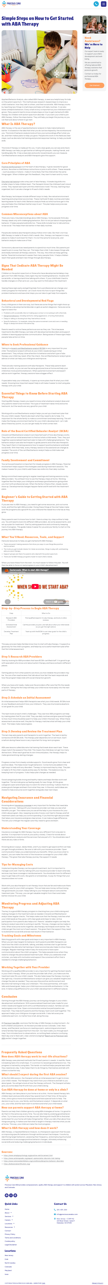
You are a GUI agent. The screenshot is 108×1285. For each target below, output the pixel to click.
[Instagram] (11, 1195)
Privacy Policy (10, 1234)
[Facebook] (7, 1195)
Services (8, 1216)
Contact (8, 1231)
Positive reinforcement (11, 166)
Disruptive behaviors (11, 316)
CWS (43, 1283)
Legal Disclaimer (11, 1245)
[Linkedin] (15, 1195)
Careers (8, 1220)
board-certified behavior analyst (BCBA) (28, 348)
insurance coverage (23, 805)
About (7, 1213)
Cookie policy (10, 1241)
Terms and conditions (13, 1238)
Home (7, 1209)
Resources (9, 1227)
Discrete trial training (10, 181)
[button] (103, 4)
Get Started (94, 85)
